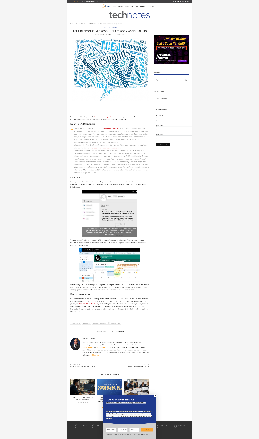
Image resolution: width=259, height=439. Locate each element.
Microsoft (86, 323)
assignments (76, 323)
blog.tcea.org (87, 347)
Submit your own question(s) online (106, 117)
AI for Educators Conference (123, 6)
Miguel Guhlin (107, 34)
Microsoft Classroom (100, 323)
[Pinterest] (185, 1)
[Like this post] (112, 331)
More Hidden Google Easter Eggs (98, 1)
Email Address (161, 116)
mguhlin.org (101, 347)
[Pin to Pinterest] (119, 331)
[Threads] (188, 1)
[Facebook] (173, 1)
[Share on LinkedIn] (121, 331)
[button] (82, 1)
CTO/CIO (82, 24)
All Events (140, 6)
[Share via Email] (123, 331)
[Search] (157, 6)
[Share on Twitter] (117, 331)
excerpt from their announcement (106, 148)
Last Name (159, 134)
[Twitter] (175, 1)
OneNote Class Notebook (88, 304)
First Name (159, 125)
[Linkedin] (180, 1)
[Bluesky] (178, 1)
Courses (151, 6)
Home (72, 24)
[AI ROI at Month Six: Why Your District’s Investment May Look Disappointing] (82, 387)
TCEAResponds (115, 323)
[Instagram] (183, 1)
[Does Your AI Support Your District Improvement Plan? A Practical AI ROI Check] (136, 387)
